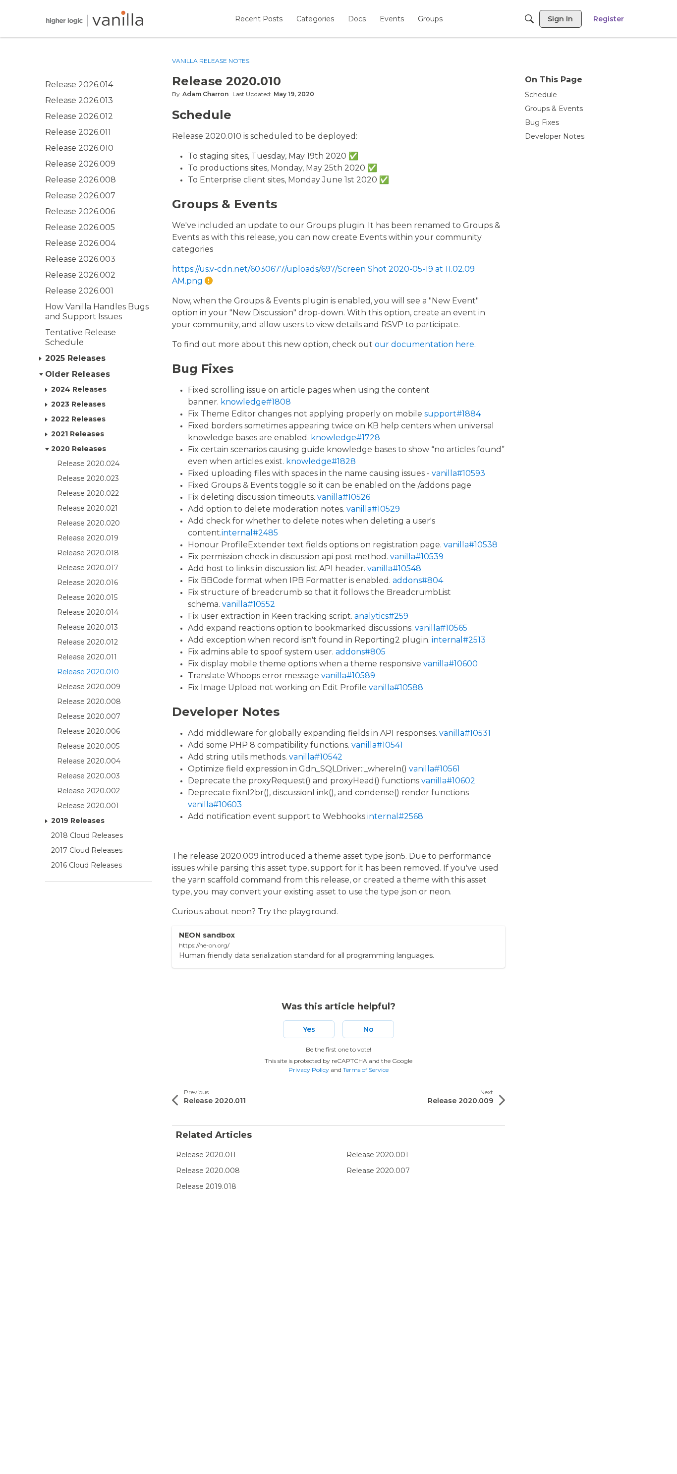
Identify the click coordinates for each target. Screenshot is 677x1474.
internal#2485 (250, 532)
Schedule (541, 94)
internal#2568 (395, 816)
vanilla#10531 (465, 733)
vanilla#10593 (458, 473)
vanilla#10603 (215, 804)
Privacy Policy (308, 1069)
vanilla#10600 (450, 663)
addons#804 (418, 580)
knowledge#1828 (321, 461)
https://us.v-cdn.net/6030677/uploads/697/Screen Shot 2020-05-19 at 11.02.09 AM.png (323, 275)
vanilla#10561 (434, 768)
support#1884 (452, 413)
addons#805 (361, 651)
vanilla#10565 (441, 628)
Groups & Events (554, 108)
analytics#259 (381, 616)
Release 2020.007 (378, 1170)
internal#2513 (459, 640)
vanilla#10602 (448, 780)
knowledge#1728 (345, 437)
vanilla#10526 (343, 497)
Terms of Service (366, 1069)
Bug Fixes (542, 122)
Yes (309, 1029)
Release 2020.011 (206, 1154)
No (368, 1029)
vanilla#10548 (394, 568)
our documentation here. (424, 344)
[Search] (529, 19)
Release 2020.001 (377, 1154)
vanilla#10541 (377, 745)
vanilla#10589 (348, 675)
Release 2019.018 (206, 1186)
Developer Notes (554, 136)
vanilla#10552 (248, 604)
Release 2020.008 (208, 1170)
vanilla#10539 (417, 556)
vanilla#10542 (315, 757)
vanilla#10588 (396, 687)
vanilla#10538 (471, 544)
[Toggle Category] (41, 358)
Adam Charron (205, 94)
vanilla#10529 (373, 509)
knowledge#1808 (256, 402)
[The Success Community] (94, 18)
